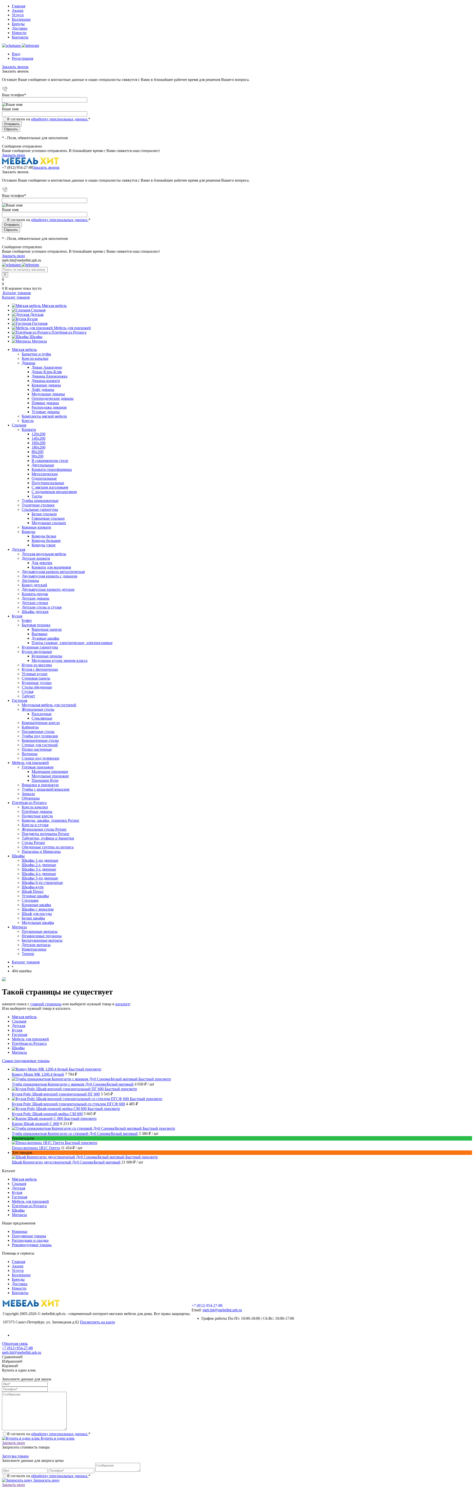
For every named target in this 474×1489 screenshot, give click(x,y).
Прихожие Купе (45, 780)
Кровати (29, 429)
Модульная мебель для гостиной (49, 705)
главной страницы (45, 1004)
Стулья (27, 691)
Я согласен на (48, 119)
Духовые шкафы (45, 638)
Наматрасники (34, 949)
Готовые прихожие (38, 767)
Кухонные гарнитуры (40, 647)
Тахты (37, 496)
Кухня (32, 319)
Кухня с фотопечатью (40, 669)
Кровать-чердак (35, 594)
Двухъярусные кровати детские (48, 589)
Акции (17, 10)
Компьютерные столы (40, 740)
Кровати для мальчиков (51, 567)
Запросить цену (46, 1480)
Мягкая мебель (54, 306)
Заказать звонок (15, 67)
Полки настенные (37, 749)
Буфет (27, 620)
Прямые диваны (45, 403)
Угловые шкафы (35, 896)
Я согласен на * (48, 1434)
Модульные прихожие (50, 776)
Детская (36, 314)
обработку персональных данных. (59, 119)
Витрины (30, 754)
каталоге (122, 1004)
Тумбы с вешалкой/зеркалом (45, 789)
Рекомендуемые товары (32, 1245)
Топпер (28, 954)
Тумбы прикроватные (40, 500)
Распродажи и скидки (30, 1240)
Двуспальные (43, 465)
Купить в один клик (57, 1438)
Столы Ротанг (33, 842)
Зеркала (28, 794)
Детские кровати (36, 558)
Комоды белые (44, 536)
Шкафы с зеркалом (38, 909)
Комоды (28, 532)
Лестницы (30, 580)
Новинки (19, 1231)
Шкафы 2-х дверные (39, 865)
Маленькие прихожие (50, 771)
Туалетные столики (38, 505)
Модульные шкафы (38, 922)
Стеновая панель (36, 678)
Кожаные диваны (46, 385)
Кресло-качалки (35, 358)
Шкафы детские (35, 612)
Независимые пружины (42, 936)
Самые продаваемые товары (26, 1061)
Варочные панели (47, 629)
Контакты (20, 37)
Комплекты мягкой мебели (44, 416)
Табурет (28, 696)
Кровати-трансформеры (52, 469)
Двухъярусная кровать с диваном (49, 576)
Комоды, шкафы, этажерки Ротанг (50, 820)
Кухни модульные (37, 651)
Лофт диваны (43, 389)
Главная (18, 6)
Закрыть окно (13, 155)
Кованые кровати (36, 527)
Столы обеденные (37, 687)
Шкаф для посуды (37, 914)
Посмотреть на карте (97, 1322)
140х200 (38, 438)
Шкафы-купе (33, 887)
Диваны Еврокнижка (49, 376)
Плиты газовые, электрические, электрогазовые (72, 643)
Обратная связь (15, 1343)
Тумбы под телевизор (40, 736)
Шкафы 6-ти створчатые (42, 882)
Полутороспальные (48, 483)
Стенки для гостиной (40, 745)
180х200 (38, 447)
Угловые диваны (46, 412)
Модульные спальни (49, 523)
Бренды (18, 24)
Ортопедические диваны (53, 398)
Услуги (18, 15)
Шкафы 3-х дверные (39, 869)
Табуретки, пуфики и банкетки (48, 838)
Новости (19, 33)
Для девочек (42, 563)
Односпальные (44, 478)
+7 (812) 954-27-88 (17, 167)
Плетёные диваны (37, 811)
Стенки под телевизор (40, 758)
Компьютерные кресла (41, 723)
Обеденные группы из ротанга (48, 847)
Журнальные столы (38, 709)
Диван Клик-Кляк (47, 372)
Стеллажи (30, 900)
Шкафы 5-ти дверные (40, 878)
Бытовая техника (36, 625)
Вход (16, 54)
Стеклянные (42, 718)
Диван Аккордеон (47, 367)
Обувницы (31, 798)
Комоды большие (46, 540)
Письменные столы (38, 731)
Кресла (28, 421)
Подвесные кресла (37, 816)
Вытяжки (39, 634)
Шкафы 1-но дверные (40, 860)
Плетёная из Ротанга (69, 332)
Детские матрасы (36, 945)
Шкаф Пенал (32, 891)
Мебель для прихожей (72, 328)
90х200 (37, 456)
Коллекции (21, 19)
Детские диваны (35, 598)
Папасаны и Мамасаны (41, 851)
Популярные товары (29, 1236)
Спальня (38, 310)
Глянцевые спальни (48, 518)
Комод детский (34, 585)
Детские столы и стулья (41, 607)
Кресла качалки (35, 807)
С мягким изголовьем (50, 487)
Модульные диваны (48, 394)
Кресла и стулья (35, 825)
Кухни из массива (37, 665)
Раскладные (42, 714)
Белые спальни (44, 514)
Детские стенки (35, 603)
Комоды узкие (44, 545)
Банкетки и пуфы (36, 354)
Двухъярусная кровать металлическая (53, 572)
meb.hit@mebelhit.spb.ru (222, 1310)
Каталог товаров (16, 293)
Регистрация (22, 58)
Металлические (45, 474)
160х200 (38, 443)
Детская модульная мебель (44, 554)
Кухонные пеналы (47, 656)
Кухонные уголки (37, 683)
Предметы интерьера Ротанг (46, 834)
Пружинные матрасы (40, 931)
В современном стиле (50, 460)
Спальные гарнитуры (40, 509)
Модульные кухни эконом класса (59, 660)
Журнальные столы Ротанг (44, 829)
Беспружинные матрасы (42, 940)
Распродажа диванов (49, 407)
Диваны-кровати (46, 381)
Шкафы (36, 337)
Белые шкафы (33, 918)
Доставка (19, 28)
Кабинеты (30, 727)
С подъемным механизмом (54, 492)
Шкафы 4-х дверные (39, 874)
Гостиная (39, 323)
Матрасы (39, 341)
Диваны (28, 363)
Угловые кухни (34, 674)
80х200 (37, 452)
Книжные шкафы (36, 905)
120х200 (38, 434)
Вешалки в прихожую (40, 785)
